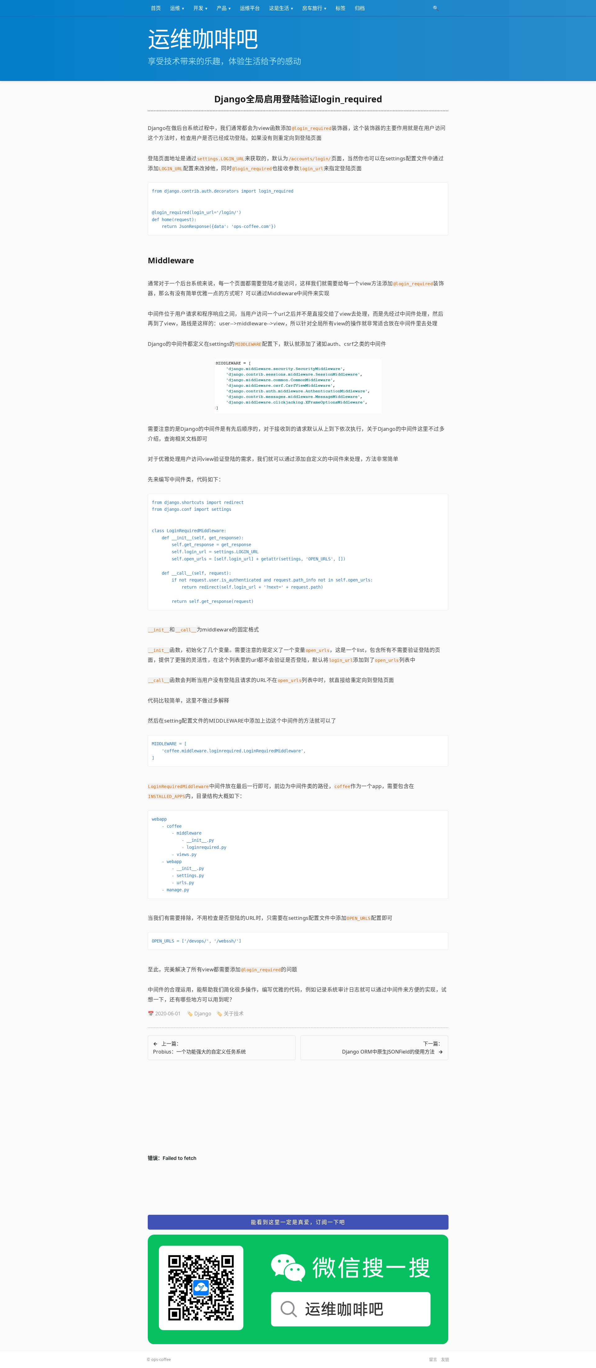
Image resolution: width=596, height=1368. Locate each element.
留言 (433, 1359)
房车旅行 (312, 8)
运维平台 (250, 8)
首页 (156, 8)
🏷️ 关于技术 (230, 1013)
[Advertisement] (298, 1110)
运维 (175, 8)
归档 (360, 8)
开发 (198, 8)
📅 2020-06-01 (164, 1013)
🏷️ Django (199, 1013)
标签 (340, 8)
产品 (222, 8)
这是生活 (279, 8)
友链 (445, 1359)
